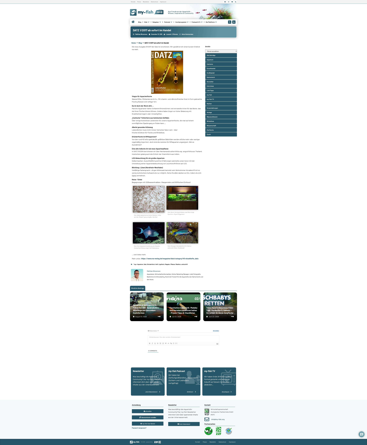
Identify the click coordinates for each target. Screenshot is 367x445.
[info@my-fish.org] (206, 419)
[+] (176, 343)
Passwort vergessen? (139, 428)
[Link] (171, 343)
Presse (139, 2)
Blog (140, 43)
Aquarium (140, 264)
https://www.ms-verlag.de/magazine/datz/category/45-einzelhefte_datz (169, 259)
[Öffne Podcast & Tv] (202, 22)
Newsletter (146, 2)
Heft (156, 264)
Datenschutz (154, 2)
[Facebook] (225, 1)
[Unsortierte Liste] (163, 343)
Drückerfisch (151, 264)
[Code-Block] (168, 343)
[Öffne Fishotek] (171, 22)
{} (173, 343)
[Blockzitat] (165, 343)
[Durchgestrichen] (157, 343)
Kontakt (133, 2)
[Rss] (235, 1)
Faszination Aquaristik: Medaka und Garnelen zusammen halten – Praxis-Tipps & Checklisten (183, 310)
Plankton (178, 264)
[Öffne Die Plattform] (216, 22)
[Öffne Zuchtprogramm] (188, 22)
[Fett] (149, 343)
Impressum (163, 2)
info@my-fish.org (218, 419)
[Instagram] (228, 1)
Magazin (167, 264)
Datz (145, 264)
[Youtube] (232, 1)
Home (133, 43)
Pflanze (173, 264)
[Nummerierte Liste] (160, 343)
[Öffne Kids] (148, 22)
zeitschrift (184, 264)
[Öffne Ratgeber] (160, 22)
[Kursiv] (152, 343)
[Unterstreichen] (155, 343)
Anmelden (216, 331)
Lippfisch (161, 264)
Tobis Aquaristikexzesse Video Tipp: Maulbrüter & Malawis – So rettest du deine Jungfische (219, 310)
